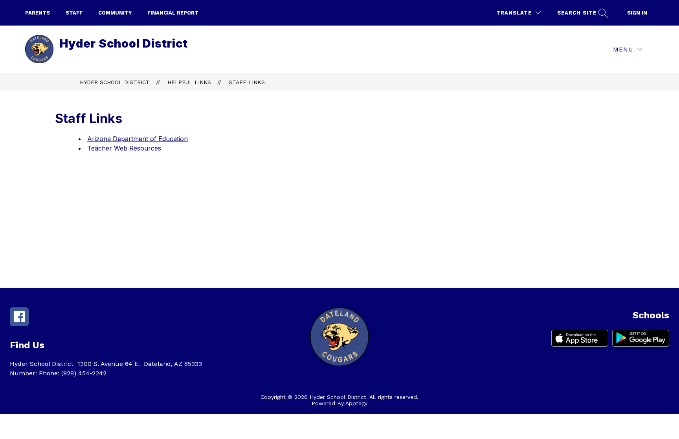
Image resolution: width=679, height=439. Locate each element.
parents (37, 13)
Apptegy (356, 403)
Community (115, 13)
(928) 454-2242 (83, 373)
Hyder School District (115, 82)
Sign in (637, 13)
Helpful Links (189, 82)
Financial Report (172, 13)
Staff (74, 13)
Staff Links (247, 82)
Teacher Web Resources (124, 148)
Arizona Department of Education (137, 139)
